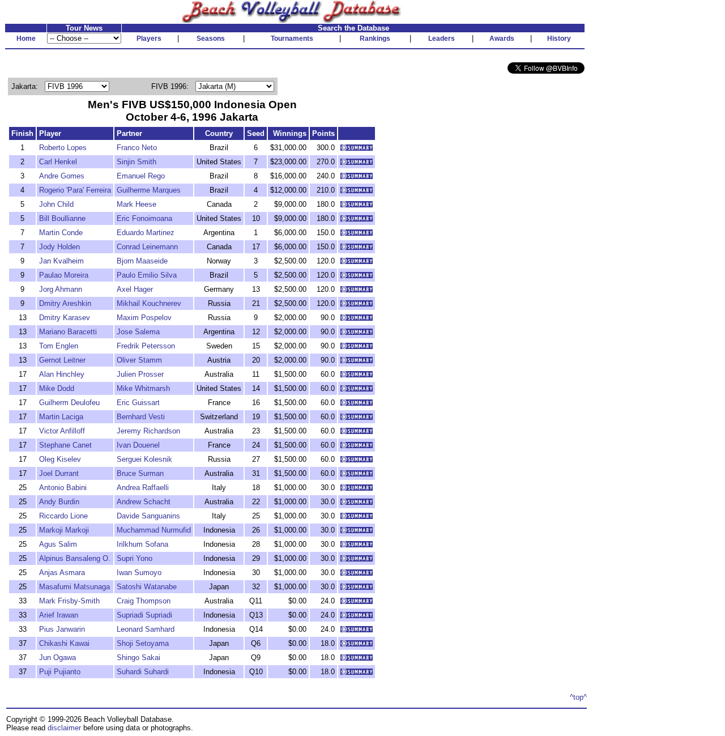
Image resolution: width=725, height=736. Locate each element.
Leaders (441, 38)
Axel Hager (135, 289)
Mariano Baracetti (68, 331)
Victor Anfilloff (62, 431)
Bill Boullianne (62, 218)
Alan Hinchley (61, 374)
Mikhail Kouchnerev (149, 303)
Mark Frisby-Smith (69, 601)
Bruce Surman (140, 473)
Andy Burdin (59, 501)
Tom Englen (58, 346)
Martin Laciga (61, 416)
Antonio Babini (63, 487)
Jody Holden (59, 247)
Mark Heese (136, 204)
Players (149, 38)
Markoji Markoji (64, 530)
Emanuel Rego (141, 176)
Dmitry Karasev (64, 317)
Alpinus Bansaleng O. (74, 558)
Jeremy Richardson (148, 431)
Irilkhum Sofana (142, 544)
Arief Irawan (58, 615)
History (559, 38)
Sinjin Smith (136, 162)
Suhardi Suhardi (143, 671)
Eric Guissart (138, 402)
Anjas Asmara (62, 572)
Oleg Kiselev (60, 459)
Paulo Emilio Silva (147, 275)
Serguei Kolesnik (144, 459)
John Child (56, 204)
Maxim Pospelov (144, 317)
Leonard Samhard (145, 629)
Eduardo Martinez (145, 232)
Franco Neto (137, 147)
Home (26, 38)
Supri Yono (134, 558)
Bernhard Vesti (141, 416)
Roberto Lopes (63, 147)
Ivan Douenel (138, 445)
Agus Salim (58, 544)
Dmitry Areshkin (65, 303)
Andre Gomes (61, 176)
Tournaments (292, 38)
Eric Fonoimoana (144, 218)
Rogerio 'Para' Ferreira (75, 190)
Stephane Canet (65, 445)
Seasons (211, 38)
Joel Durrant (59, 473)
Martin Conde (61, 232)
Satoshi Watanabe (147, 586)
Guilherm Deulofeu (69, 402)
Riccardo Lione (63, 516)
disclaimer (64, 728)
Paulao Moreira (63, 275)
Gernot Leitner (62, 360)
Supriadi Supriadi (144, 615)
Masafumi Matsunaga (74, 586)
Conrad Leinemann (147, 247)
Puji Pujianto (59, 671)
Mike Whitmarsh (143, 388)
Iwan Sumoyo (139, 572)
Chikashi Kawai (64, 643)
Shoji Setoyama (143, 643)
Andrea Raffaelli (143, 487)
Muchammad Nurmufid (154, 530)
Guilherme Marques (149, 190)
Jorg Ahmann (60, 289)
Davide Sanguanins (148, 516)
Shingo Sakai (138, 657)
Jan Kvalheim (61, 261)
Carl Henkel (58, 162)
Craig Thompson (143, 601)
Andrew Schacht (143, 501)
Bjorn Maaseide (142, 261)
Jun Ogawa (57, 657)
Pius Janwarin (62, 629)
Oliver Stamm (139, 360)
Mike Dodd (56, 388)
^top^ (578, 697)
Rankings (375, 38)
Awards (501, 38)
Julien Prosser (140, 374)
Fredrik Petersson (146, 346)
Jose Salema (138, 331)
